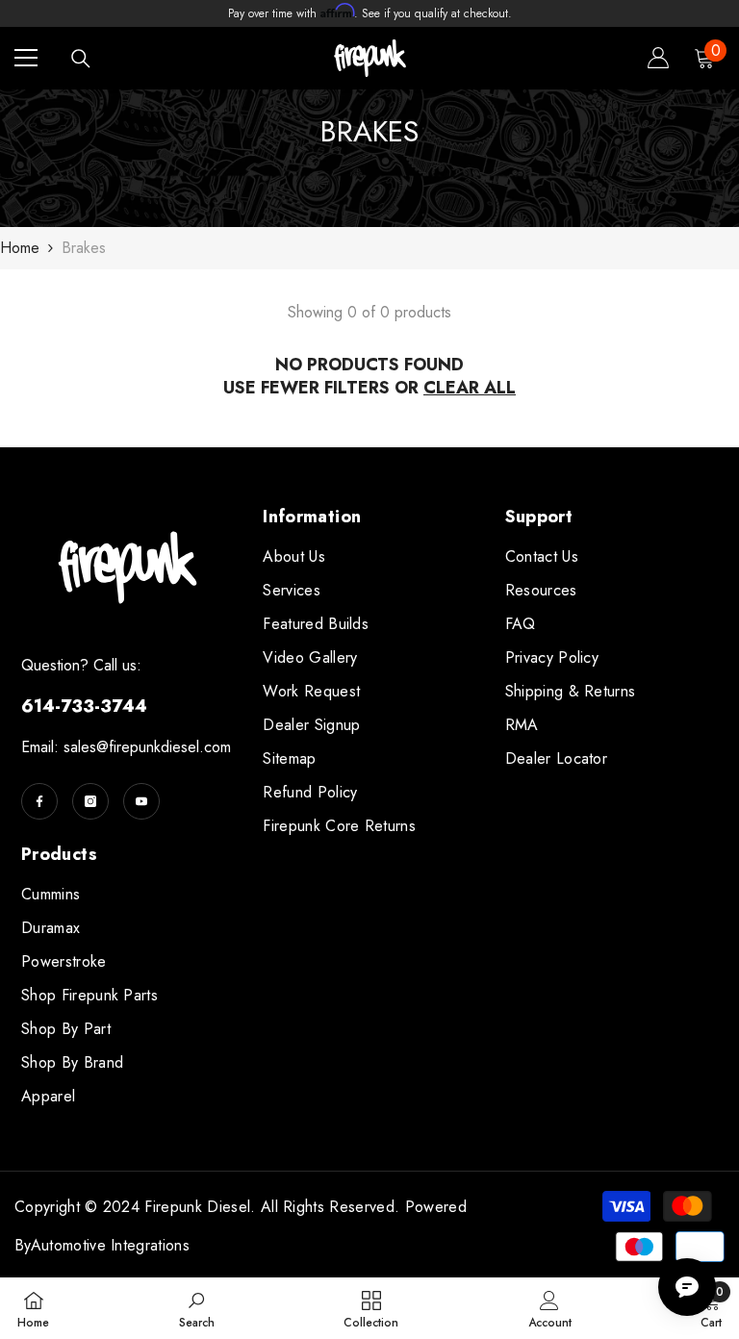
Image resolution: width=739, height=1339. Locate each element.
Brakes (84, 248)
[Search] (80, 58)
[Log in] (658, 57)
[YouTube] (141, 801)
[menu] (26, 57)
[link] (197, 1308)
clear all (469, 387)
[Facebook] (39, 801)
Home (19, 248)
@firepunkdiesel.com (163, 747)
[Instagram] (90, 801)
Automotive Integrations (110, 1245)
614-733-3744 (84, 706)
